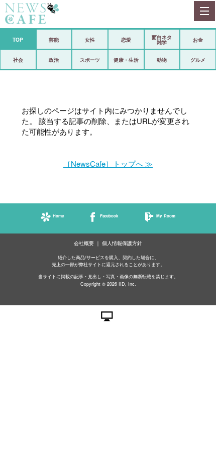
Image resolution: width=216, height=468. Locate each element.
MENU (204, 11)
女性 (90, 39)
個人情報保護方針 (122, 243)
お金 (198, 39)
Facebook (109, 215)
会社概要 (84, 243)
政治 (54, 59)
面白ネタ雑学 (162, 40)
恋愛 (126, 39)
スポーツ (90, 59)
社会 (18, 59)
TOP (18, 39)
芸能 (54, 39)
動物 (162, 59)
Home (58, 215)
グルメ (197, 59)
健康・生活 (126, 59)
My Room (165, 215)
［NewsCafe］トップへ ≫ (108, 163)
